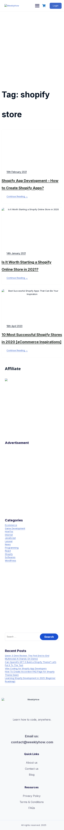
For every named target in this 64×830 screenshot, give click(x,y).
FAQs (31, 808)
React (8, 550)
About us (31, 762)
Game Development (15, 528)
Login (55, 5)
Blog (31, 774)
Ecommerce (11, 525)
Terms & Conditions (32, 802)
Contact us (31, 768)
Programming (12, 547)
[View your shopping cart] (44, 5)
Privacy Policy (32, 796)
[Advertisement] (32, 46)
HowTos (9, 531)
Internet (9, 534)
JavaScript (10, 538)
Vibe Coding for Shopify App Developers (26, 668)
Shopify (9, 554)
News (8, 544)
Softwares (10, 557)
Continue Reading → (17, 196)
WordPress (10, 560)
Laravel (8, 541)
